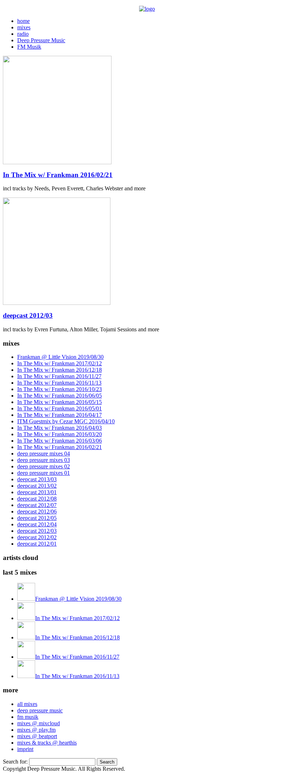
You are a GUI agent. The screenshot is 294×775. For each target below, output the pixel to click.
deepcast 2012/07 (37, 505)
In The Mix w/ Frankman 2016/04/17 (59, 415)
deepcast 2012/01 (37, 544)
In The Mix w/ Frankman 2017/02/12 (59, 363)
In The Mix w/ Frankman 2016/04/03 (59, 428)
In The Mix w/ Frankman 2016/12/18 (59, 370)
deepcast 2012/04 (37, 524)
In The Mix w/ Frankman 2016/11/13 (59, 383)
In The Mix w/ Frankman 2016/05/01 (59, 408)
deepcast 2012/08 (37, 499)
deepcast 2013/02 (37, 486)
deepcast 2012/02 (37, 537)
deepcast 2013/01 (37, 492)
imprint (25, 749)
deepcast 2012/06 (37, 511)
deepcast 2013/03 (37, 479)
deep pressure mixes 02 (43, 466)
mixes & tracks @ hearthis (47, 743)
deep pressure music (40, 710)
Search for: (15, 762)
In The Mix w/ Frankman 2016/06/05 (59, 396)
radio (23, 34)
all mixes (27, 704)
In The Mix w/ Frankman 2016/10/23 (59, 389)
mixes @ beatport (37, 736)
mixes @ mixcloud (38, 723)
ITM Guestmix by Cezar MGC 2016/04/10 (66, 421)
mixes (23, 27)
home (23, 21)
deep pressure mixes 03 (43, 460)
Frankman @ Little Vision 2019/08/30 (60, 357)
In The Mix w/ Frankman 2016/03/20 (59, 434)
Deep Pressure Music (41, 40)
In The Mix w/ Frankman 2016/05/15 (59, 402)
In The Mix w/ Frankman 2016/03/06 (59, 441)
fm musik (27, 717)
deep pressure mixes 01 (43, 473)
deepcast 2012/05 (37, 518)
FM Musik (29, 47)
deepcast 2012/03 (28, 315)
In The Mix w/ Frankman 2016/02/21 (58, 175)
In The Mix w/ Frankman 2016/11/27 (59, 376)
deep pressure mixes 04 (43, 453)
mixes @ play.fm (36, 730)
